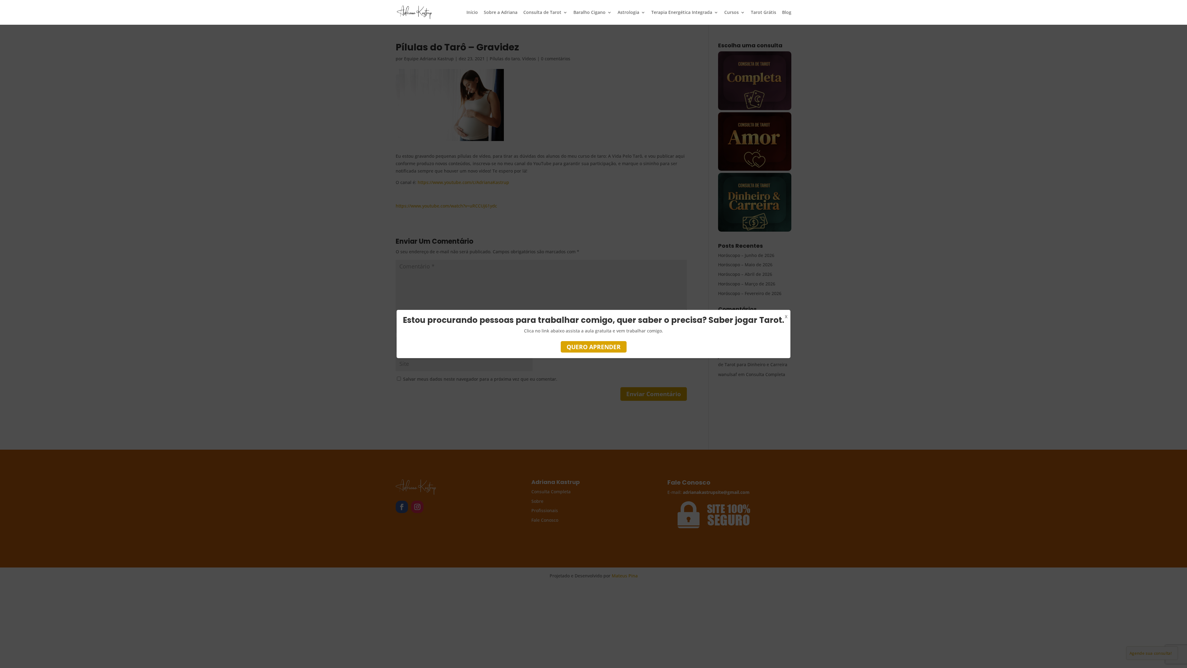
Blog (786, 12)
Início (472, 12)
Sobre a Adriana (500, 12)
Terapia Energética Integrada (681, 12)
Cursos (731, 12)
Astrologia (628, 12)
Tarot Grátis (763, 12)
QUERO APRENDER (594, 347)
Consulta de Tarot (542, 12)
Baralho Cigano (589, 12)
